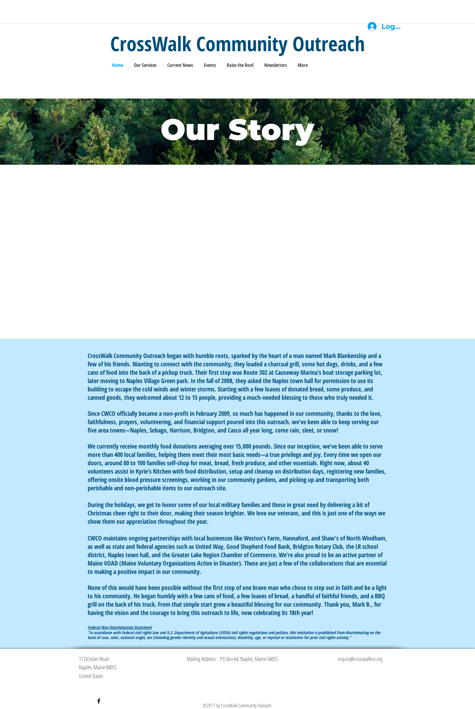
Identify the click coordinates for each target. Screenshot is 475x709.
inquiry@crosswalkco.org (360, 659)
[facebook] (98, 701)
